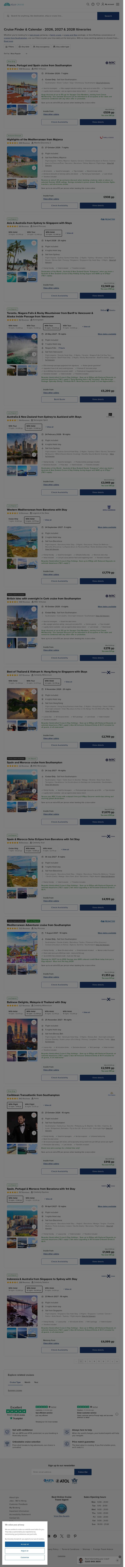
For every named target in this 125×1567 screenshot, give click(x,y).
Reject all (24, 1551)
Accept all (25, 1544)
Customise (25, 1557)
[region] (25, 1543)
